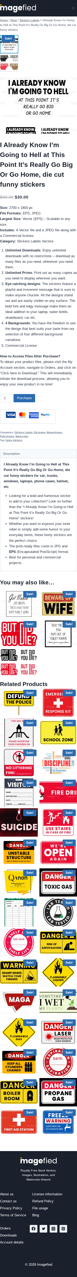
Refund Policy (43, 1201)
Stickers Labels (23, 432)
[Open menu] (73, 8)
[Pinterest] (63, 1229)
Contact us (8, 1201)
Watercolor (21, 436)
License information (47, 1194)
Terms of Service (13, 1215)
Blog (35, 1215)
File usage (40, 1208)
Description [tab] (11, 453)
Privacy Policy (11, 1208)
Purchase (24, 398)
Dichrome (39, 432)
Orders (5, 1228)
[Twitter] (43, 1229)
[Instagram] (53, 1229)
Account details (12, 1242)
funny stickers (14, 440)
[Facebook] (33, 1229)
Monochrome (54, 432)
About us (7, 1194)
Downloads (8, 1235)
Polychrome (7, 436)
